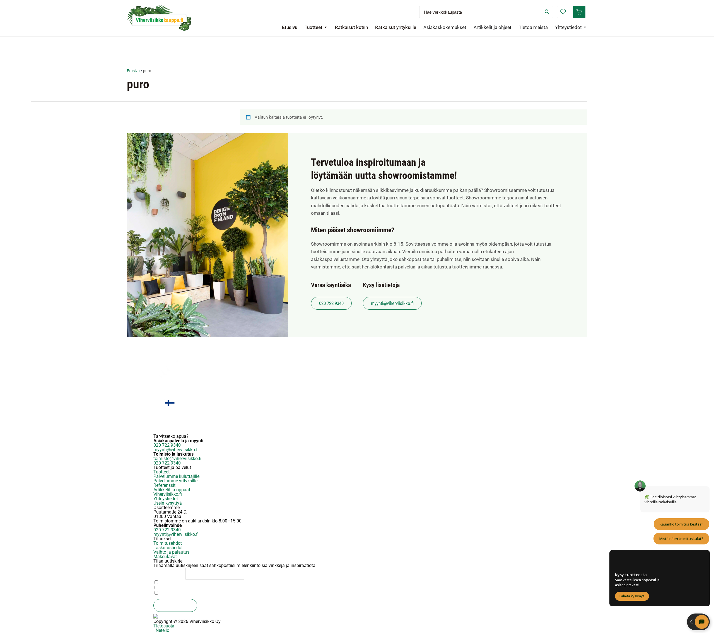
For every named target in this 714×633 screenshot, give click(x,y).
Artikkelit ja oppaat (171, 489)
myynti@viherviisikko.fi (392, 303)
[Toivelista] (563, 12)
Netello (162, 630)
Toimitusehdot (167, 543)
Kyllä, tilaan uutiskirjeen (180, 593)
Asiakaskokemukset (444, 27)
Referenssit (164, 485)
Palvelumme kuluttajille (176, 476)
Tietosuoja (163, 626)
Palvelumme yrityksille (175, 480)
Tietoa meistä (533, 27)
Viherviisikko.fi (167, 494)
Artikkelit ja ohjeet (493, 27)
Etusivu (289, 27)
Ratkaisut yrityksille (395, 27)
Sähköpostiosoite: (169, 573)
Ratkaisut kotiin (351, 27)
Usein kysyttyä (167, 503)
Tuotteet (313, 27)
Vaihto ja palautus (171, 552)
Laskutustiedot (168, 547)
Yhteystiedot (568, 27)
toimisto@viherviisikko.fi (177, 458)
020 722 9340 (331, 303)
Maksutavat (165, 556)
